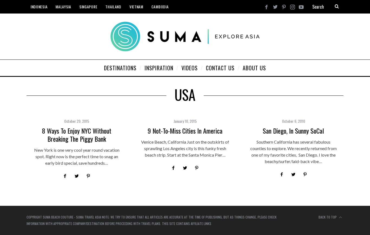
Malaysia (63, 6)
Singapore (88, 6)
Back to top (328, 217)
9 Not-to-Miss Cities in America (185, 130)
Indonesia (39, 6)
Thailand (113, 6)
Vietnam (136, 6)
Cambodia (160, 6)
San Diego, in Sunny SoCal (293, 130)
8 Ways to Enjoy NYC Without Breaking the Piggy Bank (76, 135)
